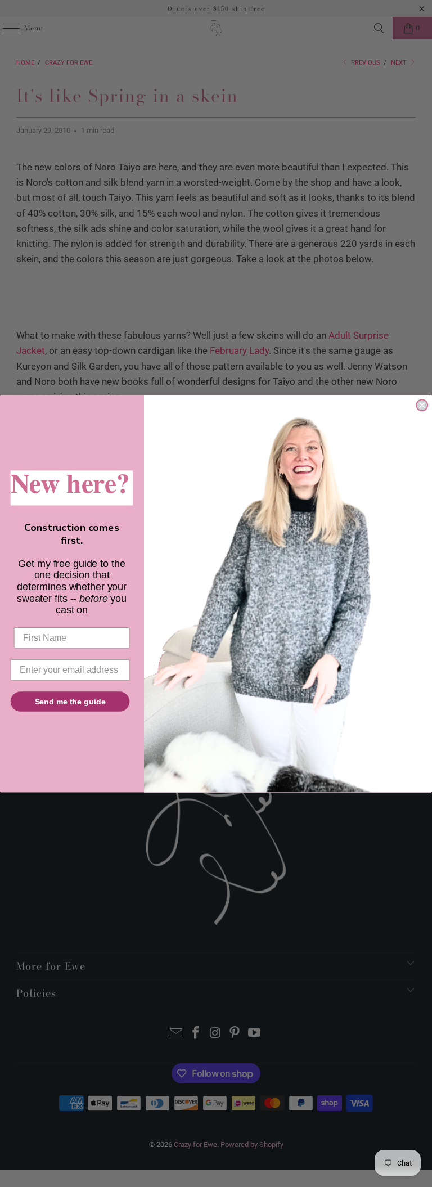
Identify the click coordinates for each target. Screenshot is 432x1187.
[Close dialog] (422, 405)
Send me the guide (70, 700)
